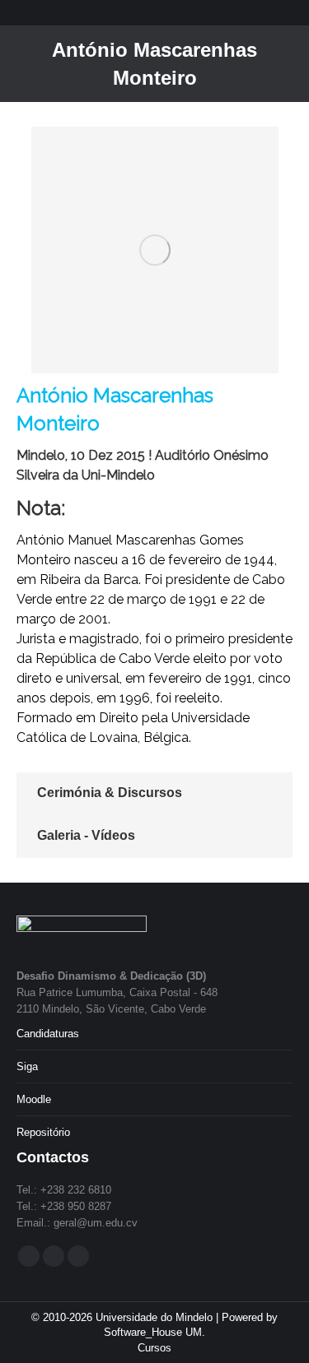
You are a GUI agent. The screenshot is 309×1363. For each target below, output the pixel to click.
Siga (27, 1066)
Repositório (43, 1132)
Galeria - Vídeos (86, 835)
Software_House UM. (154, 1332)
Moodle (33, 1099)
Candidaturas (47, 1033)
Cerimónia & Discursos (109, 793)
